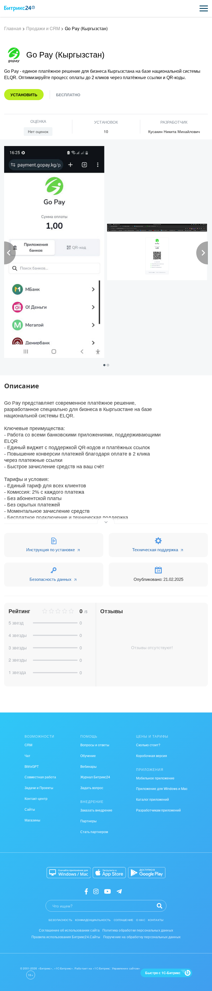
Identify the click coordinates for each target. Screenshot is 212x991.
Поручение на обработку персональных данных (142, 936)
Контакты (155, 920)
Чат (27, 755)
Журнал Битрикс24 (95, 776)
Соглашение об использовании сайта (69, 930)
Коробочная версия (151, 755)
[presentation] (10, 252)
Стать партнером (94, 831)
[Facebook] (86, 891)
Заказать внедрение (96, 810)
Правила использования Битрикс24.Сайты (65, 936)
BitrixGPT (32, 766)
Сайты (30, 809)
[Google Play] (146, 872)
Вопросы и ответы (94, 744)
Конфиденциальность (93, 920)
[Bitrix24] (19, 8)
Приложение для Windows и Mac (161, 788)
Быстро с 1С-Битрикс (163, 972)
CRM (28, 744)
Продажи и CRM (43, 28)
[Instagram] (96, 891)
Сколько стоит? (148, 744)
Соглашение (124, 920)
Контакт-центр (36, 798)
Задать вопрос (91, 787)
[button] (105, 365)
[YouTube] (107, 891)
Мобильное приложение (155, 778)
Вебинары (88, 766)
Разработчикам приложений (158, 810)
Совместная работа (40, 776)
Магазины (32, 820)
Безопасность (60, 920)
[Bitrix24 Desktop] (69, 872)
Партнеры (88, 820)
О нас (140, 920)
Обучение (88, 755)
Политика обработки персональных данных (137, 930)
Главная (12, 28)
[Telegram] (119, 891)
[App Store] (109, 872)
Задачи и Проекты (39, 787)
